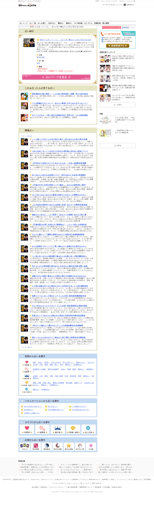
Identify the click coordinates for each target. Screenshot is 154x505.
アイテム (83, 479)
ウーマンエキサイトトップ (112, 5)
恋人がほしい (53, 406)
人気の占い (52, 23)
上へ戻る (117, 145)
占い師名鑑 (78, 23)
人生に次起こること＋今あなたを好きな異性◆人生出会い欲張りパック (60, 151)
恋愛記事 (97, 23)
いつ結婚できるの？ (79, 406)
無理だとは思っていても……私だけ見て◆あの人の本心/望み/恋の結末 (65, 40)
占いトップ (24, 23)
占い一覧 (32, 23)
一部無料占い (78, 365)
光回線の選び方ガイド (21, 479)
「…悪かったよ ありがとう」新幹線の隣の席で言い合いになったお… (124, 464)
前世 (79, 376)
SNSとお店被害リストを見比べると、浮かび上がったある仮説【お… (123, 467)
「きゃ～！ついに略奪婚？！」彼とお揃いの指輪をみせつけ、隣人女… (85, 464)
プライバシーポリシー (57, 487)
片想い (40, 362)
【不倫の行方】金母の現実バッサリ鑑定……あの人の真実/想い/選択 (59, 185)
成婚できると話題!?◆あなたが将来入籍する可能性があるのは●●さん (59, 276)
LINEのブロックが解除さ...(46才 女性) (117, 39)
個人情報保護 (72, 487)
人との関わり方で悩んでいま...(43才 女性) (118, 41)
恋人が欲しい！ (68, 362)
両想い (47, 362)
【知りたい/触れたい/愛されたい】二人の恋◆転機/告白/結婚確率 (57, 325)
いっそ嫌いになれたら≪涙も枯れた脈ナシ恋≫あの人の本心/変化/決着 (59, 139)
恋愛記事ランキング (107, 52)
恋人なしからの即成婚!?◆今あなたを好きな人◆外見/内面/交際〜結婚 (59, 266)
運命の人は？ (81, 362)
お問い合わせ (96, 483)
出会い (63, 369)
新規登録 (125, 27)
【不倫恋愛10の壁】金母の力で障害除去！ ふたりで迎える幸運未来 (59, 224)
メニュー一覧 (131, 1)
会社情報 (35, 487)
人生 (41, 376)
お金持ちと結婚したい (32, 413)
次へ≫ (30, 136)
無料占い (69, 23)
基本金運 (69, 383)
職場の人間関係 (58, 383)
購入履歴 (106, 23)
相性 (34, 362)
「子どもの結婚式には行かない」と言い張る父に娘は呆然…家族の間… (46, 464)
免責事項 (98, 487)
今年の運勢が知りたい (56, 410)
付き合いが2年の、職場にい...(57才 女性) (118, 38)
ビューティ (114, 1)
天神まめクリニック (62, 479)
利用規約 (43, 487)
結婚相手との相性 (39, 369)
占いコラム (88, 23)
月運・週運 (59, 376)
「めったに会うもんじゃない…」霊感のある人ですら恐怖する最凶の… (85, 470)
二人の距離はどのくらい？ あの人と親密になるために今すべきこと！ (60, 103)
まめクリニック (47, 479)
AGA (130, 479)
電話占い (61, 23)
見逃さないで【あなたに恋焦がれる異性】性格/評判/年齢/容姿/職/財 (59, 315)
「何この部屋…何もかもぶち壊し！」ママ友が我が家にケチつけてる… (46, 472)
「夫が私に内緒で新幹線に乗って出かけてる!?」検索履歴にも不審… (84, 472)
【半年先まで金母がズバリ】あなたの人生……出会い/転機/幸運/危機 (59, 163)
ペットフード (121, 479)
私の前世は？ (29, 410)
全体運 (35, 376)
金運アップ (78, 383)
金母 (38, 63)
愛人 (56, 365)
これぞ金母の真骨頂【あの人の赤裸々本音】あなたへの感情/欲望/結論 (59, 205)
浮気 (41, 365)
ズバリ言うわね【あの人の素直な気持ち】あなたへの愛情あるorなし (59, 195)
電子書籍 (147, 479)
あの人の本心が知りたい (33, 406)
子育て (97, 1)
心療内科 (75, 479)
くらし (103, 1)
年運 (51, 376)
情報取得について (86, 487)
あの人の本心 (56, 362)
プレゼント (122, 1)
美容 (112, 479)
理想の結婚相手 (53, 369)
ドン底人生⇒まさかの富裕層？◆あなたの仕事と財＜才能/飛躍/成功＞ (59, 256)
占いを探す (42, 23)
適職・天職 (37, 383)
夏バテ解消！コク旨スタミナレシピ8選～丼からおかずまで (120, 472)
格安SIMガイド (94, 479)
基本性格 (73, 376)
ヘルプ (132, 27)
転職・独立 (47, 383)
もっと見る (118, 105)
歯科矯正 (105, 479)
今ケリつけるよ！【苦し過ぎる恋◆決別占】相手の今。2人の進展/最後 (60, 115)
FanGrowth (35, 479)
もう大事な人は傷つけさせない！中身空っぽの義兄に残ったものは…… (46, 470)
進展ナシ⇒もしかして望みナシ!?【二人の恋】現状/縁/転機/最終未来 (59, 296)
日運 (66, 376)
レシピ (108, 1)
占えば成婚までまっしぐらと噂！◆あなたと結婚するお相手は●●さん (59, 246)
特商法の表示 (117, 487)
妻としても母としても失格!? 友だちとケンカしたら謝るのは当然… (83, 467)
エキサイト (130, 5)
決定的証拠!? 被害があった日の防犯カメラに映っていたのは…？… (45, 467)
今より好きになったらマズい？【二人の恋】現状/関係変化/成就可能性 (59, 306)
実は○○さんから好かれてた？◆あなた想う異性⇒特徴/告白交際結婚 (58, 337)
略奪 (51, 365)
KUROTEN (7, 479)
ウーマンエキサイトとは (61, 483)
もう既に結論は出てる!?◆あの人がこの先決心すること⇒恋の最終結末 (60, 286)
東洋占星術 (41, 57)
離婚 (74, 369)
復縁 (46, 365)
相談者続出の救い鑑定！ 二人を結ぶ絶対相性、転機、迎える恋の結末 (60, 94)
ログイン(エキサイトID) (111, 27)
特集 (101, 114)
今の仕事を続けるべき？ (81, 410)
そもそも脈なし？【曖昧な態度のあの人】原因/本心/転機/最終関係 (58, 234)
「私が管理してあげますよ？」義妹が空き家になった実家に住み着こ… (124, 470)
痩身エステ (138, 479)
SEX (61, 365)
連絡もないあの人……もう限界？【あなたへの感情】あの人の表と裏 (59, 215)
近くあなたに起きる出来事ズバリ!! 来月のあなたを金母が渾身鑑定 (59, 175)
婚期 (69, 369)
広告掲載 (106, 487)
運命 (46, 376)
